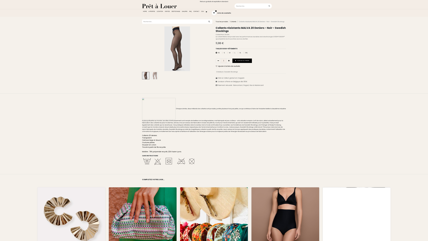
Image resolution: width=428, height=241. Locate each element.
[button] (147, 49)
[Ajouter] (228, 60)
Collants (233, 22)
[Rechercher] (269, 6)
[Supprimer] (218, 60)
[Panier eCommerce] (207, 12)
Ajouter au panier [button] (243, 60)
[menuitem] (145, 11)
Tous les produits (222, 22)
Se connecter (279, 6)
